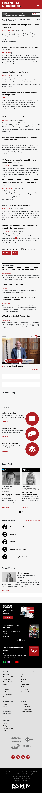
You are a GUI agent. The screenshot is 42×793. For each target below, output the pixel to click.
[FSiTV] (37, 336)
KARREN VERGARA (6, 273)
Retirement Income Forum (19, 512)
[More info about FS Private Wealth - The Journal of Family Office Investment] (34, 616)
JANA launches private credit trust (14, 284)
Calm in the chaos (10, 366)
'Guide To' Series (9, 413)
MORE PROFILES (35, 553)
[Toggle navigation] (38, 4)
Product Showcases (10, 443)
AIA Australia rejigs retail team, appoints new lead (20, 269)
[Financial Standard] (11, 4)
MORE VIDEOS (36, 369)
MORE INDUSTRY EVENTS (33, 505)
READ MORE (5, 490)
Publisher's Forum (9, 428)
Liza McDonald (23, 558)
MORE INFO (5, 421)
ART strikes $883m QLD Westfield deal (16, 316)
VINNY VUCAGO (6, 320)
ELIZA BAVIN (5, 288)
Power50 (13, 519)
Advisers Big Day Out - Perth (19, 541)
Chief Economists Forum (18, 527)
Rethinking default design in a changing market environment (30, 478)
